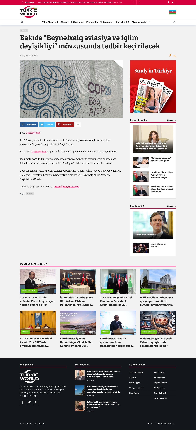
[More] (150, 22)
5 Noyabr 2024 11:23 (29, 56)
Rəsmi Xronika (160, 398)
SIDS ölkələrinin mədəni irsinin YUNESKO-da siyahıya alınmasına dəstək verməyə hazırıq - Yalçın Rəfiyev (37, 346)
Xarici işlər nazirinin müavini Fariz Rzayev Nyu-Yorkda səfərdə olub (37, 301)
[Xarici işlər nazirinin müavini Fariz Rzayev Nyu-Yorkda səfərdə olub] (38, 281)
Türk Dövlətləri (136, 372)
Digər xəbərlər (68, 332)
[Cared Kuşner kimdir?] (153, 225)
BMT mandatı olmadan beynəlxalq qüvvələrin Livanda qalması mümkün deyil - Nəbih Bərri (75, 2)
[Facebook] (168, 2)
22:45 (91, 381)
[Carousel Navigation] (136, 2)
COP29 (24, 30)
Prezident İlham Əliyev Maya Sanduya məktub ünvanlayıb (162, 189)
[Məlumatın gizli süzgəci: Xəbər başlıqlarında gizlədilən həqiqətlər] (158, 323)
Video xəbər (159, 372)
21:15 (91, 411)
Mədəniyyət (159, 388)
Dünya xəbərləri (29, 291)
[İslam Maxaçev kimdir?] (141, 248)
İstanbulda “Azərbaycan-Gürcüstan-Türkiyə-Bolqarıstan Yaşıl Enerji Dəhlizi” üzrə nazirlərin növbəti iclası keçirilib (76, 304)
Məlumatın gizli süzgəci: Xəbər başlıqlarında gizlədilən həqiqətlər (156, 342)
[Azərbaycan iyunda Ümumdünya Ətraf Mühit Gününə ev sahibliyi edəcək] (78, 323)
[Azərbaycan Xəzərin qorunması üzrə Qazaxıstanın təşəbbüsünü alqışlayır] (118, 323)
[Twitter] (172, 2)
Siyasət (145, 291)
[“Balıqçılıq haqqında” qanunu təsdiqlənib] (141, 162)
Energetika (67, 291)
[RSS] (36, 402)
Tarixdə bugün (160, 393)
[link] (66, 186)
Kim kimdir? (159, 377)
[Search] (174, 22)
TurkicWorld (33, 132)
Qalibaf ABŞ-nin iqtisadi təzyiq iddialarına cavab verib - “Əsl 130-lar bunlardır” (103, 404)
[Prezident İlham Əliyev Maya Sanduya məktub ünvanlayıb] (141, 190)
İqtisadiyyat (107, 291)
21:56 (91, 396)
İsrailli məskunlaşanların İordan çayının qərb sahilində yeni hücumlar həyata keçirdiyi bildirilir (103, 389)
